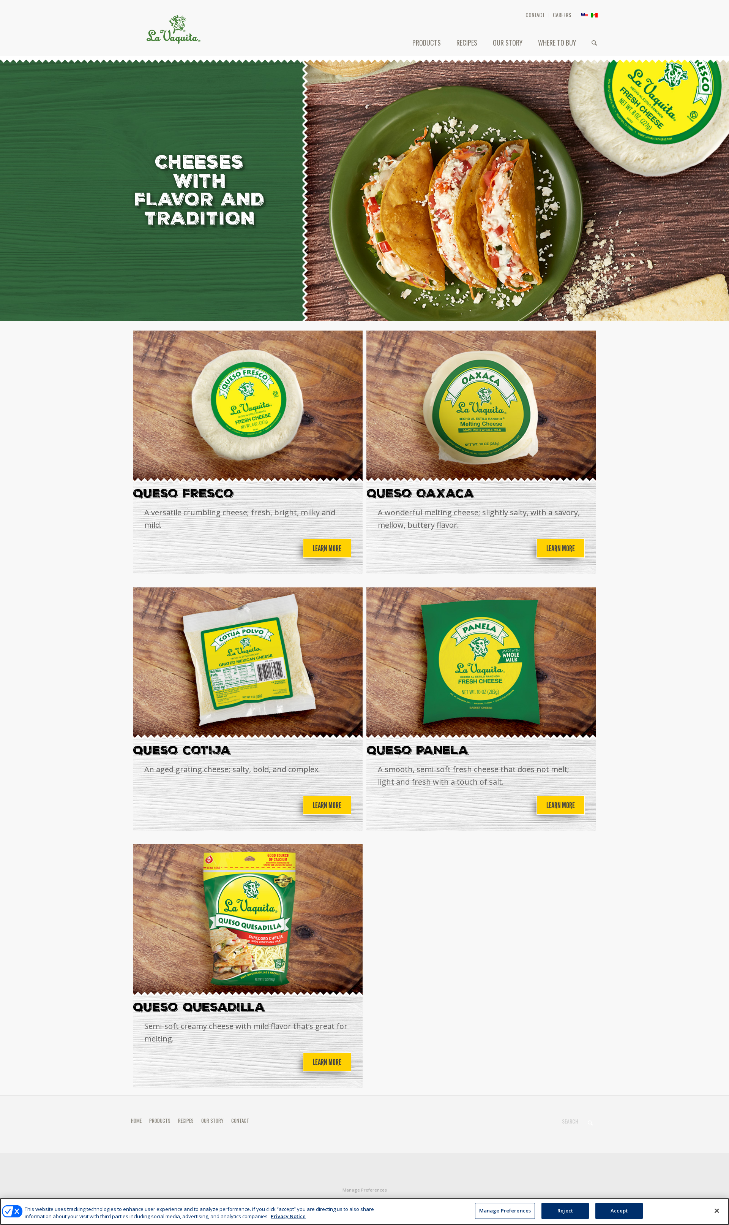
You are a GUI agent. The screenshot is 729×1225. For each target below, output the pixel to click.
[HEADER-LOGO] (173, 29)
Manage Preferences (364, 1189)
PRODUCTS (159, 1120)
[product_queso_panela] (481, 663)
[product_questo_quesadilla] (248, 920)
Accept (619, 1210)
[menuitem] (535, 15)
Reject (565, 1210)
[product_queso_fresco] (248, 407)
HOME (136, 1120)
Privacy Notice (288, 1216)
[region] (364, 1211)
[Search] (594, 42)
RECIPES (186, 1120)
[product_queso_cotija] (248, 663)
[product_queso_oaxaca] (481, 407)
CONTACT (535, 15)
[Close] (716, 1210)
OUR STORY (212, 1120)
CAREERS (562, 15)
